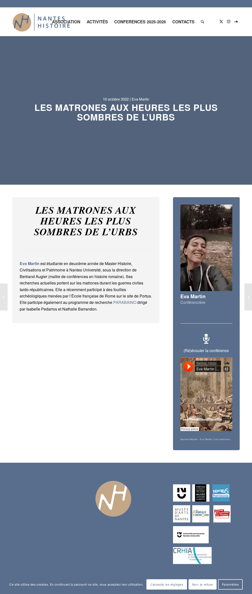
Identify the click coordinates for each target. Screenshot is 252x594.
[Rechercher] (202, 21)
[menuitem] (66, 21)
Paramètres (230, 584)
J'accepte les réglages (166, 584)
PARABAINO (124, 302)
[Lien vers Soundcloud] (236, 21)
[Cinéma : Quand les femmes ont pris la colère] (4, 297)
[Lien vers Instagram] (228, 21)
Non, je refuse (202, 584)
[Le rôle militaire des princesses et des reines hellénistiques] (248, 297)
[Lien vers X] (221, 21)
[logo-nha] (41, 21)
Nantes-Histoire (189, 439)
